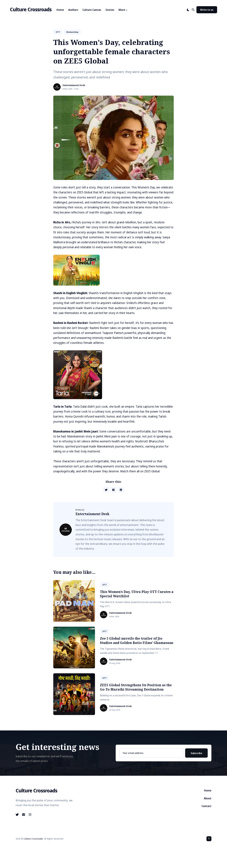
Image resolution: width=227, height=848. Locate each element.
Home (60, 10)
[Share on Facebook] (113, 490)
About (207, 798)
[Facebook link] (24, 814)
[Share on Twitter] (106, 490)
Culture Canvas (91, 10)
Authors (73, 10)
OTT (58, 32)
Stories (109, 10)
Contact (206, 806)
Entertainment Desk (74, 85)
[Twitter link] (17, 814)
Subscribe (196, 753)
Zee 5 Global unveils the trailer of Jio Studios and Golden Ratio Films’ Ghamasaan (136, 640)
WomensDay (72, 32)
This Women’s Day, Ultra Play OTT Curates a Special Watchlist (136, 594)
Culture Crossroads (31, 9)
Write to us (206, 9)
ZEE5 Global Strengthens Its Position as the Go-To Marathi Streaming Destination (136, 687)
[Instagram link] (30, 814)
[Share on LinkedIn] (121, 490)
